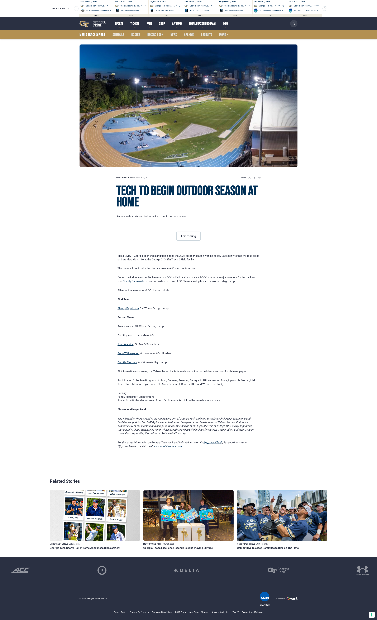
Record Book (155, 35)
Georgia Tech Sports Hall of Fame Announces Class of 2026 (85, 547)
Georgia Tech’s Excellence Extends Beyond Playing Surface (178, 547)
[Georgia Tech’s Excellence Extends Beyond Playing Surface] (188, 515)
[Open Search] (293, 23)
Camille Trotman (127, 362)
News (174, 35)
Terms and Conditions (162, 612)
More (222, 35)
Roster (135, 35)
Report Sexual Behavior (252, 612)
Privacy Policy (120, 612)
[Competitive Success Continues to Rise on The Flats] (282, 515)
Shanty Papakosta (133, 281)
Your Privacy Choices (198, 612)
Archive (189, 35)
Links (96, 15)
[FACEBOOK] (254, 177)
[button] (325, 8)
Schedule (118, 35)
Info (225, 24)
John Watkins (125, 344)
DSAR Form (180, 612)
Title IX (236, 612)
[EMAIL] (259, 177)
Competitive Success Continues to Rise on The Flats (268, 547)
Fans (149, 24)
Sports (119, 24)
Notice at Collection (220, 612)
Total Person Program (202, 24)
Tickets (134, 24)
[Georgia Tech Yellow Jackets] (93, 24)
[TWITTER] (249, 177)
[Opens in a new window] (20, 570)
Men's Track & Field (125, 178)
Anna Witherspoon (128, 353)
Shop (162, 24)
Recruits (206, 35)
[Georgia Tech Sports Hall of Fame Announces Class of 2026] (95, 515)
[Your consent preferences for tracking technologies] (372, 615)
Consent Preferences (139, 612)
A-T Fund (177, 24)
